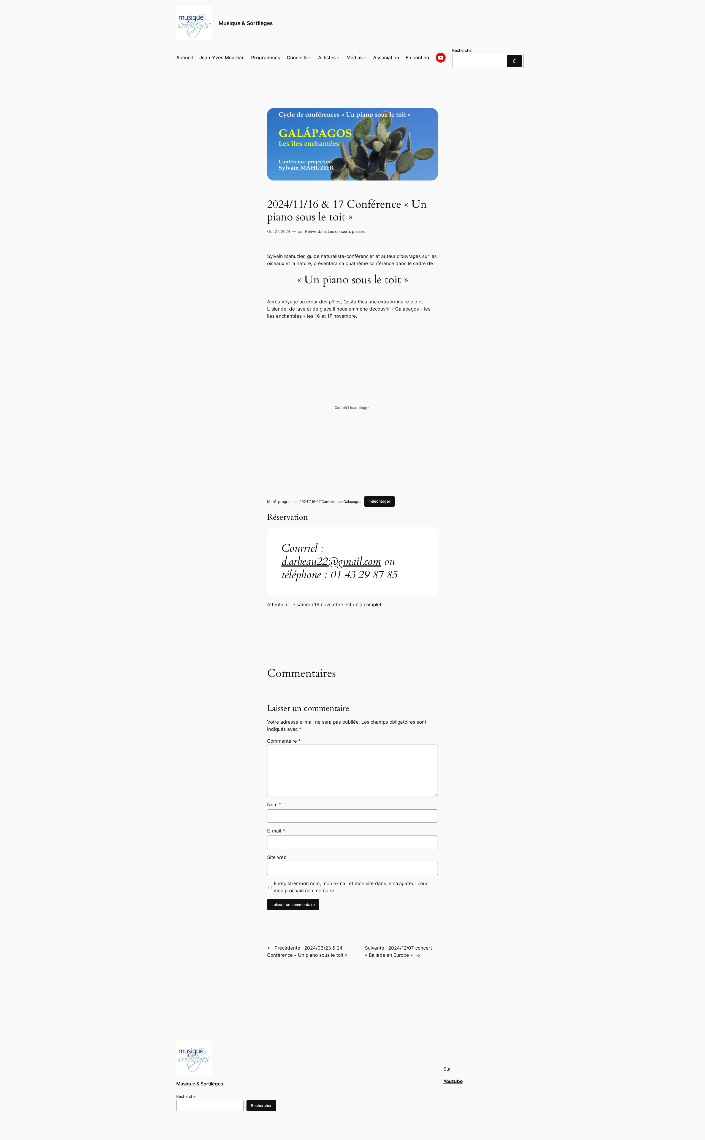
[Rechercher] (514, 61)
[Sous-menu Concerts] (310, 57)
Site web (277, 857)
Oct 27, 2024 (278, 231)
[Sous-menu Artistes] (338, 57)
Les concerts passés (346, 231)
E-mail (276, 831)
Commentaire (284, 741)
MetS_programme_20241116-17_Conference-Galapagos (314, 501)
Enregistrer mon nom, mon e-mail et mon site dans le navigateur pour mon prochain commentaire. (350, 887)
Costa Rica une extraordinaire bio (380, 301)
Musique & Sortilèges (246, 23)
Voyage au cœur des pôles (311, 301)
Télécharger (379, 501)
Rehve (310, 231)
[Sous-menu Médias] (365, 57)
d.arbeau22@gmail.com (331, 561)
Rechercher (462, 50)
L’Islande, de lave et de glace (299, 309)
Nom (274, 804)
